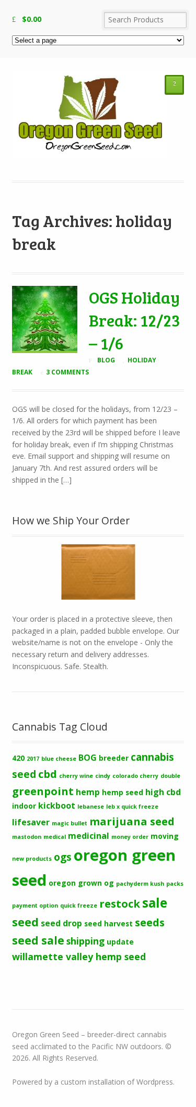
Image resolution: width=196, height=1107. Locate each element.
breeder (114, 758)
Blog (106, 360)
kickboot (56, 805)
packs (174, 883)
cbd (47, 773)
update (120, 942)
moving (165, 836)
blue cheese (58, 758)
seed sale (38, 940)
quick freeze (78, 905)
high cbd (163, 792)
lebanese (90, 806)
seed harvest (108, 923)
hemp (88, 792)
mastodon (26, 836)
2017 (33, 758)
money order (129, 836)
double (170, 775)
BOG (87, 757)
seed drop (61, 923)
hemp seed (122, 792)
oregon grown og (81, 883)
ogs (63, 857)
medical (54, 836)
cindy (102, 775)
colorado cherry (135, 775)
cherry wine (76, 775)
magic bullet (69, 823)
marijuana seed (132, 821)
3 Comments (67, 372)
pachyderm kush (140, 883)
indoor (24, 806)
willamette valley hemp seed (79, 956)
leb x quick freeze (132, 806)
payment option (35, 905)
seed (25, 921)
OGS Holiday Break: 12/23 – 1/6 (134, 320)
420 (18, 758)
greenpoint (43, 791)
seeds (150, 922)
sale (154, 902)
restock (119, 903)
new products (32, 858)
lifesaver (31, 822)
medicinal (88, 835)
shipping (85, 941)
